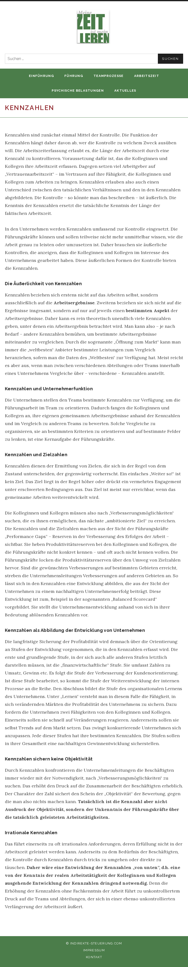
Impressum (94, 950)
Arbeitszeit (146, 76)
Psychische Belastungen (78, 90)
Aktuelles (125, 90)
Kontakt (94, 957)
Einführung (41, 76)
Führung (73, 76)
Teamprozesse (109, 76)
